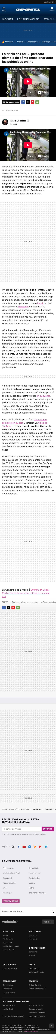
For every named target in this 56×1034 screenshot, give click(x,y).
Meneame (23, 306)
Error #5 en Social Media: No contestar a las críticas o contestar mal (26, 593)
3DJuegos (33, 935)
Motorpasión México (37, 1016)
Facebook (23, 102)
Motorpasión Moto (36, 972)
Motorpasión (34, 968)
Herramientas (34, 873)
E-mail (37, 102)
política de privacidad (37, 834)
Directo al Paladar (10, 968)
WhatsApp (7, 893)
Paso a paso (8, 868)
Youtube (24, 846)
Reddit (40, 303)
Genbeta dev (34, 878)
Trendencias (8, 985)
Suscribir (47, 829)
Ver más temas (11, 901)
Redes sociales (49, 602)
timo (5, 888)
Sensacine (33, 952)
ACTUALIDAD (8, 19)
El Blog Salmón (35, 985)
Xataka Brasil (8, 1009)
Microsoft (9, 42)
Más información (31, 1031)
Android (20, 42)
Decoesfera (7, 989)
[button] (20, 120)
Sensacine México (36, 1009)
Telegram (29, 846)
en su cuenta (43, 396)
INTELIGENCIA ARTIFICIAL (28, 19)
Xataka (5, 935)
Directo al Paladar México (13, 1016)
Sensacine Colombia (37, 1013)
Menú (4, 11)
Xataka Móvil (8, 939)
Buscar (52, 911)
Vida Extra (33, 939)
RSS (35, 846)
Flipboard (32, 102)
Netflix (31, 888)
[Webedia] (50, 2)
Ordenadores (32, 42)
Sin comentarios (12, 102)
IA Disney (37, 809)
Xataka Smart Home (11, 946)
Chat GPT (25, 809)
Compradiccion (9, 992)
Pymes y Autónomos (37, 989)
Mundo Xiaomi (8, 950)
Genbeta (28, 9)
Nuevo (51, 11)
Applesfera (7, 942)
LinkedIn (46, 846)
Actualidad (33, 868)
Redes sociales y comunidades (25, 602)
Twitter (28, 102)
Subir (46, 922)
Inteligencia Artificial (37, 893)
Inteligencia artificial (11, 873)
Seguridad (7, 878)
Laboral (32, 883)
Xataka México (9, 1005)
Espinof (32, 955)
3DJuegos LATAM (36, 1005)
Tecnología (45, 42)
